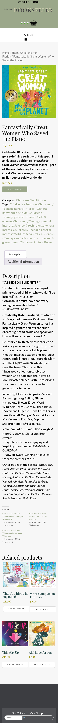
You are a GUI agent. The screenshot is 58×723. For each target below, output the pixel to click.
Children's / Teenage (23, 204)
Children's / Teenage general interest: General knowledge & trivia (27, 208)
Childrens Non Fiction (31, 200)
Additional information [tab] (23, 261)
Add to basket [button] (16, 609)
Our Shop (36, 713)
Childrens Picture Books (36, 242)
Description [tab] (15, 254)
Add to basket (15, 189)
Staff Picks (19, 713)
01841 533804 (29, 2)
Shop (15, 52)
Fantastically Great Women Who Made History (38, 516)
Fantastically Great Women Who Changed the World (12, 516)
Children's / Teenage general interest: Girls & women (24, 217)
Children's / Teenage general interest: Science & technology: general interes (28, 225)
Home (6, 52)
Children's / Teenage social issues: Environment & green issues (28, 238)
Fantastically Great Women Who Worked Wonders (12, 533)
